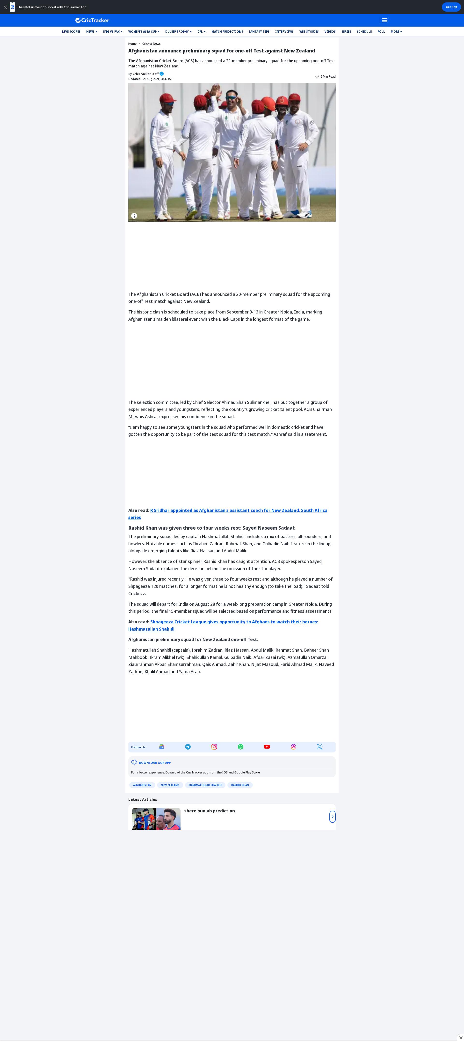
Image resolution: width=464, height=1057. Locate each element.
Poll (381, 31)
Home (132, 43)
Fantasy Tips (259, 31)
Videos (330, 31)
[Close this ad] (460, 1037)
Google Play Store (247, 772)
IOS (225, 772)
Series (346, 31)
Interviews (284, 31)
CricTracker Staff (143, 74)
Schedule (364, 31)
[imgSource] (134, 216)
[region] (232, 1048)
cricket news (151, 43)
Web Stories (309, 31)
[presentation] (332, 817)
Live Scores (71, 31)
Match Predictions (227, 31)
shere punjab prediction (209, 811)
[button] (91, 32)
